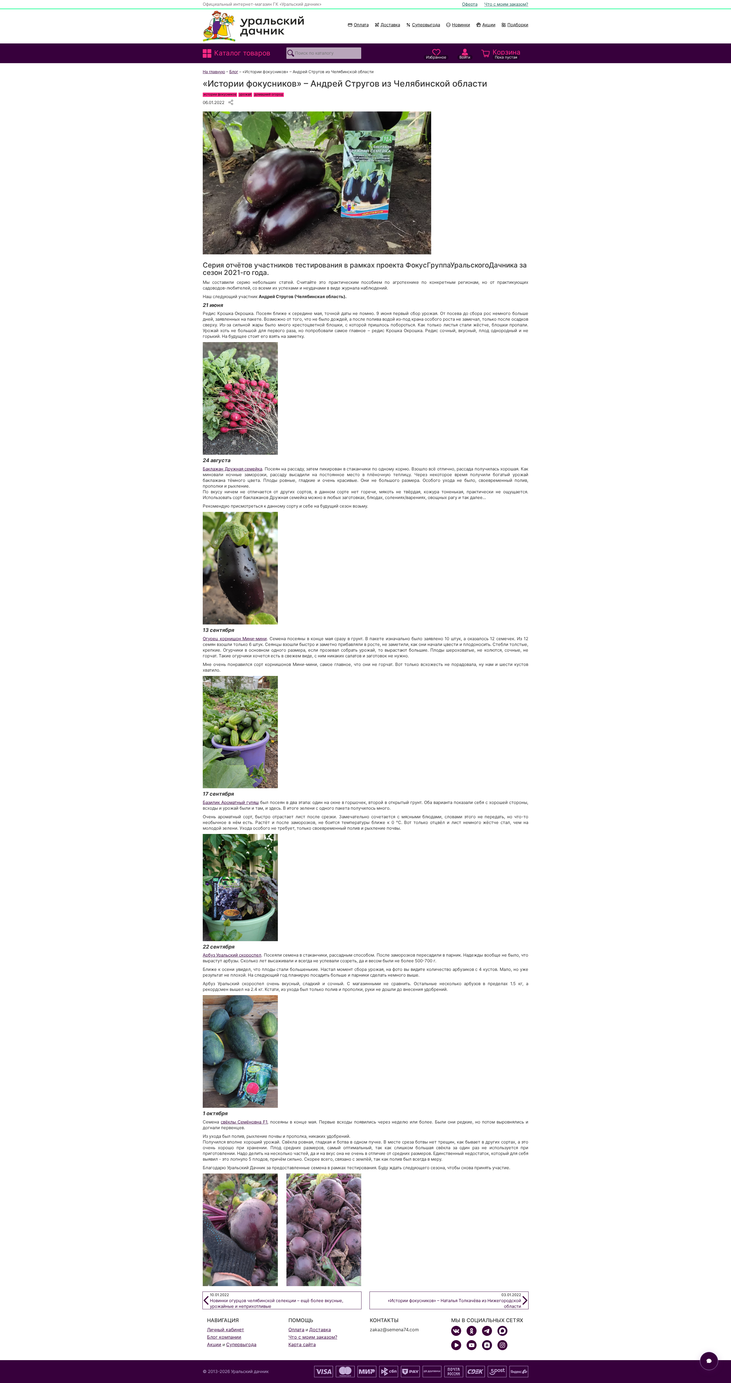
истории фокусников (220, 94)
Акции (488, 24)
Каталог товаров (242, 53)
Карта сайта (302, 1344)
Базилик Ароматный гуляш (231, 802)
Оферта (469, 4)
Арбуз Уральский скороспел (232, 955)
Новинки (458, 24)
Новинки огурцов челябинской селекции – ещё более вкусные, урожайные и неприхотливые (276, 1301)
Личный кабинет (225, 1329)
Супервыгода (426, 24)
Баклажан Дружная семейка (232, 469)
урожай (245, 94)
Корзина (507, 53)
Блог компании (224, 1337)
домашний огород (268, 94)
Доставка (390, 24)
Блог (233, 71)
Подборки (517, 24)
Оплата (361, 24)
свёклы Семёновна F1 (244, 1122)
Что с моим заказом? (506, 4)
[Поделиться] (231, 102)
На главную (214, 71)
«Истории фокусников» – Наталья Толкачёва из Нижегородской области (454, 1301)
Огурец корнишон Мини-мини (235, 638)
